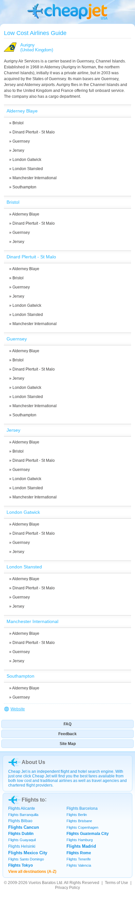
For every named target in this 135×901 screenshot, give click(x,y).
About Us (33, 762)
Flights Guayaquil (22, 840)
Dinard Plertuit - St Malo (33, 132)
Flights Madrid (81, 846)
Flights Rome (79, 853)
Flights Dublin (20, 833)
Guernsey (21, 141)
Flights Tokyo (20, 865)
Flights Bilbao (20, 821)
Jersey (18, 150)
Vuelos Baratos (42, 882)
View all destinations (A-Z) (32, 871)
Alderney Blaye (25, 214)
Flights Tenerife (79, 859)
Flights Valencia (79, 865)
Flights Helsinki (21, 846)
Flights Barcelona (82, 808)
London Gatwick (26, 159)
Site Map (68, 743)
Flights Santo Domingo (26, 859)
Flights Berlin (77, 815)
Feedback (67, 734)
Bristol (18, 123)
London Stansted (27, 168)
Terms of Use (116, 882)
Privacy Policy (67, 887)
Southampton (24, 187)
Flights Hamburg (80, 840)
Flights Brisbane (79, 821)
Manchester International (34, 178)
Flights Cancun (23, 827)
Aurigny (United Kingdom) (36, 47)
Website (17, 709)
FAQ (67, 724)
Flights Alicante (21, 808)
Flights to (33, 800)
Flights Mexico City (27, 852)
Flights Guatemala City (88, 833)
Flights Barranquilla (23, 815)
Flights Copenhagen (82, 827)
